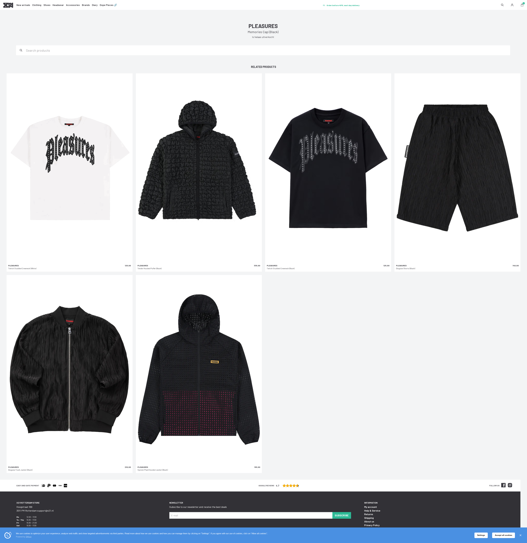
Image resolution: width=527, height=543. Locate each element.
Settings (481, 535)
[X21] (8, 6)
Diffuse (28, 537)
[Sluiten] (520, 535)
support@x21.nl (45, 510)
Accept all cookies (503, 535)
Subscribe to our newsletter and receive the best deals (198, 506)
